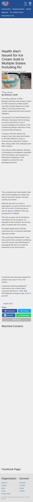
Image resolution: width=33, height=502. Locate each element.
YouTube (22, 485)
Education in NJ (8, 16)
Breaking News (18, 9)
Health (28, 9)
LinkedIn (9, 315)
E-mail (17, 320)
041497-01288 (13, 208)
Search (25, 5)
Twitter (26, 311)
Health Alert (8, 304)
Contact (4, 485)
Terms (3, 491)
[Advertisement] (16, 34)
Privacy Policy (6, 494)
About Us (4, 483)
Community (6, 9)
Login (30, 5)
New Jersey (8, 92)
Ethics (3, 488)
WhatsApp (24, 315)
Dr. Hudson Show (16, 12)
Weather (5, 12)
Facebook (11, 311)
